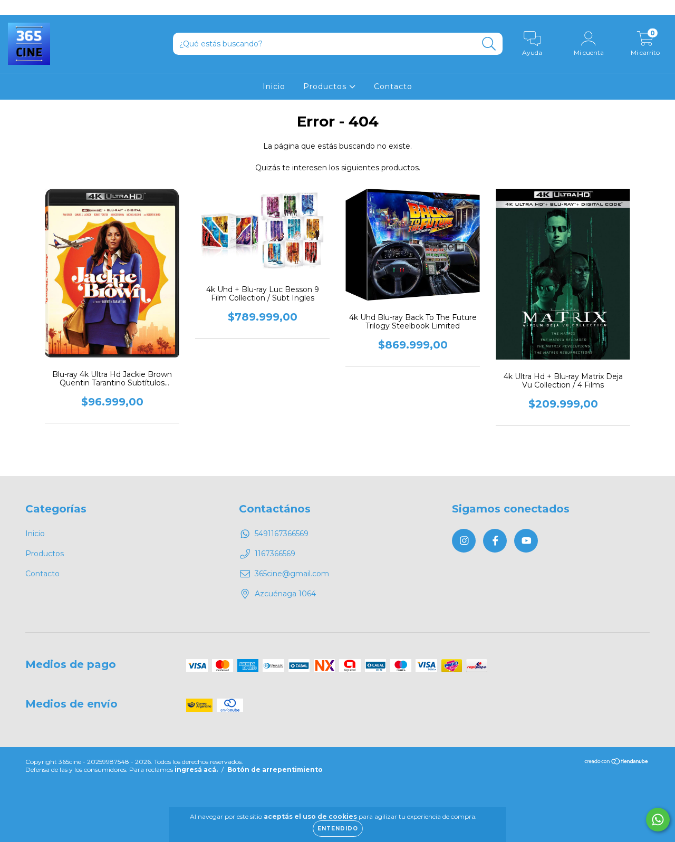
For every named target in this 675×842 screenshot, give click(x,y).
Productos (326, 86)
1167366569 (275, 553)
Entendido (337, 828)
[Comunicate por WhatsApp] (658, 819)
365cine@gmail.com (292, 573)
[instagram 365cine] (16, 7)
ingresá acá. (196, 769)
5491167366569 (281, 533)
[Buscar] (489, 44)
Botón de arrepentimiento (275, 769)
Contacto (393, 86)
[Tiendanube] (617, 763)
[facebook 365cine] (32, 7)
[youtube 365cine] (47, 7)
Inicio (274, 86)
